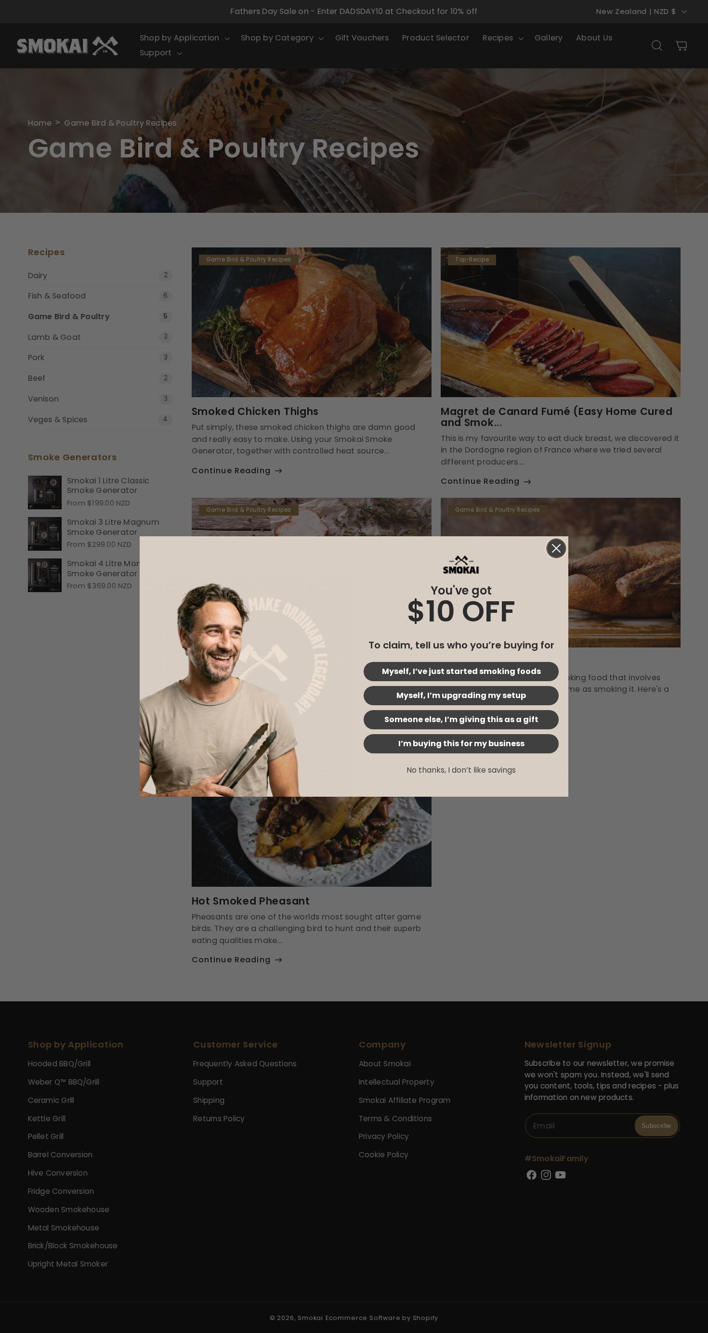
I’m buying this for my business (461, 743)
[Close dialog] (556, 548)
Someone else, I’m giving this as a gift (461, 719)
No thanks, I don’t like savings (461, 770)
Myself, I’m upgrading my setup (461, 695)
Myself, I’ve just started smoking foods (461, 671)
